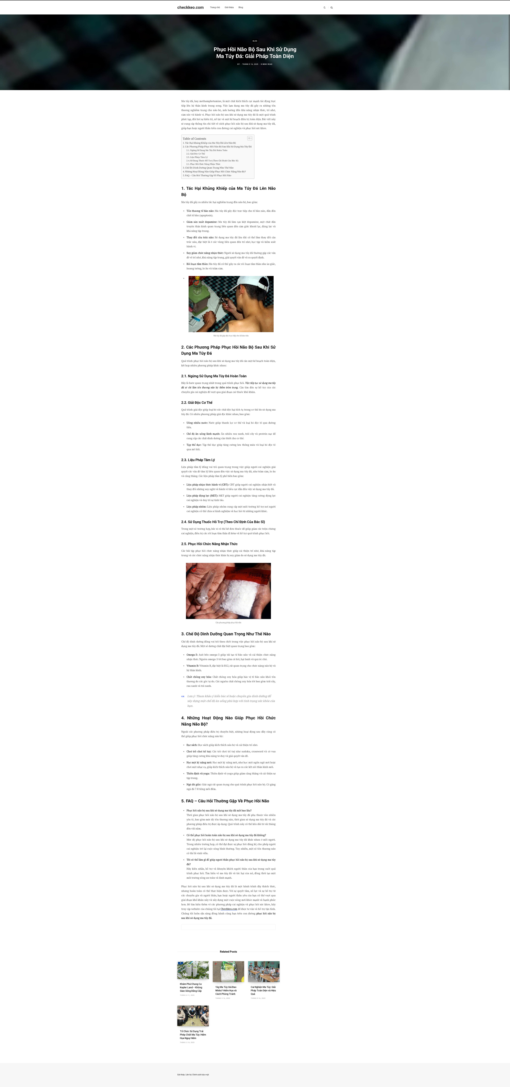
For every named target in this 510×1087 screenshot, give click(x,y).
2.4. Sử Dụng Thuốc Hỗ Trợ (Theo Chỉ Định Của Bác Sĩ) (212, 160)
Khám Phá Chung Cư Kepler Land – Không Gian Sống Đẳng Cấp (191, 987)
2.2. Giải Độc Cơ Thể (195, 153)
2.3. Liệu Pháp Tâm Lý (197, 157)
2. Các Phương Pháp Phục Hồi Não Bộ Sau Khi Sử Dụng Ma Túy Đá (217, 146)
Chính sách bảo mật (200, 1075)
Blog (255, 41)
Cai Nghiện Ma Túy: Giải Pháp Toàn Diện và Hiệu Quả (263, 990)
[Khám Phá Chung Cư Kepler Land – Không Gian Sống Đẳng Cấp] (193, 970)
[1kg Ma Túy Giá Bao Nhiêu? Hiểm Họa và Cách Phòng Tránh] (228, 971)
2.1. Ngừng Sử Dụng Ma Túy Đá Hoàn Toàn (206, 150)
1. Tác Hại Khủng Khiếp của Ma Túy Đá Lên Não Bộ (209, 142)
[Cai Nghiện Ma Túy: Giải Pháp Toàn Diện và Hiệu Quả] (264, 971)
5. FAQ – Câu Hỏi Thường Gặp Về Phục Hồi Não (207, 175)
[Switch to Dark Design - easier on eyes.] (324, 7)
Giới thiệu (181, 1075)
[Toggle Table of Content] (248, 138)
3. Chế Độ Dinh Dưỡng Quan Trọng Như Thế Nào (208, 167)
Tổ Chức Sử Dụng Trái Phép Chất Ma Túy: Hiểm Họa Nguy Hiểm (193, 1034)
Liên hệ (189, 1075)
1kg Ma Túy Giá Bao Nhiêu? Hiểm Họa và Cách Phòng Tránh (226, 990)
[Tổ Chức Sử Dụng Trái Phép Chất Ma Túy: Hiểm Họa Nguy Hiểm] (193, 1016)
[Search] (330, 7)
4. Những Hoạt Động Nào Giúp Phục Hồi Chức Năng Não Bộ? (214, 171)
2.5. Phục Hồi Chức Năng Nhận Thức (203, 164)
